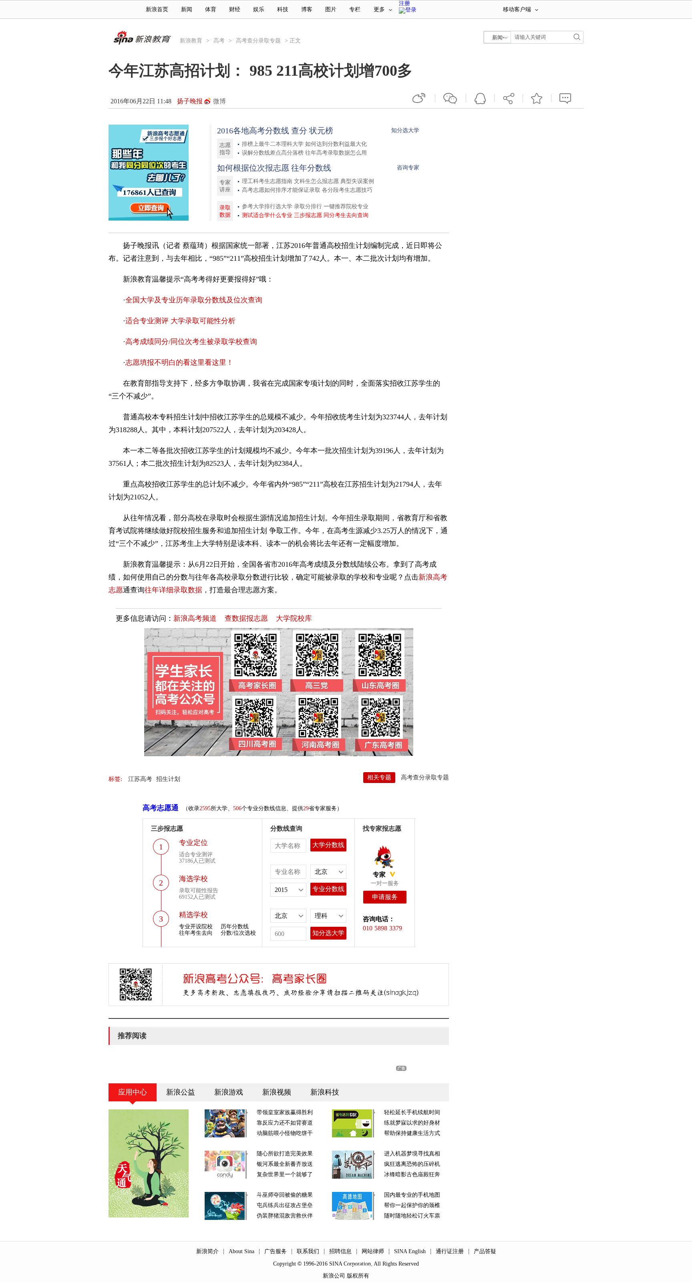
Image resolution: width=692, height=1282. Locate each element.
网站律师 (373, 1251)
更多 (379, 9)
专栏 (354, 9)
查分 (299, 130)
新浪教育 (191, 41)
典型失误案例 (357, 181)
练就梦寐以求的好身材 (412, 1123)
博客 (306, 9)
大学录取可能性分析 (203, 321)
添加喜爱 (537, 98)
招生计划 (168, 779)
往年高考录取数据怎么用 (336, 153)
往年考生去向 (196, 933)
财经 (234, 9)
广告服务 (275, 1251)
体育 (210, 9)
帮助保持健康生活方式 (412, 1133)
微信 (450, 98)
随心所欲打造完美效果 (285, 1154)
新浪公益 (180, 1092)
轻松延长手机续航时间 (412, 1112)
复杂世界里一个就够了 (285, 1174)
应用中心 (132, 1092)
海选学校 (193, 879)
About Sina (241, 1251)
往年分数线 (311, 167)
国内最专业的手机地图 (412, 1195)
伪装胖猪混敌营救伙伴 (285, 1216)
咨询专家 (408, 168)
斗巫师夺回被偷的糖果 (285, 1195)
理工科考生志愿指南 (267, 181)
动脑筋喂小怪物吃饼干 (285, 1133)
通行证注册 (450, 1251)
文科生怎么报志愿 (316, 181)
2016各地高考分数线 (253, 130)
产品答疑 (485, 1251)
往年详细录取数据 (173, 590)
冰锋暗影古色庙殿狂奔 (412, 1174)
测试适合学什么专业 (267, 215)
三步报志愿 (308, 215)
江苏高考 (140, 779)
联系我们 (308, 1251)
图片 (330, 9)
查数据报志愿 (246, 618)
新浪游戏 (228, 1092)
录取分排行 (308, 206)
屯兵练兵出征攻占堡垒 (285, 1205)
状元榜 (321, 130)
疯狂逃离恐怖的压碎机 (412, 1164)
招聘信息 (340, 1251)
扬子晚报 (190, 101)
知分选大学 (405, 130)
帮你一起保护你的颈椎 (412, 1205)
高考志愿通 (161, 808)
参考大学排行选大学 (267, 206)
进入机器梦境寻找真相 (412, 1154)
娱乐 (258, 9)
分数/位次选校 (238, 933)
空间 (480, 98)
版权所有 (358, 1276)
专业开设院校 (196, 927)
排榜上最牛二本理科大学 (273, 144)
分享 (509, 98)
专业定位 (193, 843)
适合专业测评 (147, 321)
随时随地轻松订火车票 (412, 1216)
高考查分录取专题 (258, 41)
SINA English (410, 1251)
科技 (282, 9)
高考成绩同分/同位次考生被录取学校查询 (191, 342)
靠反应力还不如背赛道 (285, 1123)
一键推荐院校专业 (346, 206)
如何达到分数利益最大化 (336, 144)
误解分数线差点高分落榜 (273, 153)
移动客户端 (517, 9)
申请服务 (385, 897)
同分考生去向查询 (346, 215)
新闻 (186, 9)
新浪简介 (207, 1251)
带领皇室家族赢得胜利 (285, 1112)
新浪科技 (324, 1092)
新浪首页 (157, 9)
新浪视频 (276, 1092)
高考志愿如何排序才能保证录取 (281, 190)
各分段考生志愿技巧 (347, 190)
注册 (404, 3)
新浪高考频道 (195, 618)
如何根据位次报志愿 (253, 167)
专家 (379, 874)
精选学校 (193, 915)
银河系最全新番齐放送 (285, 1164)
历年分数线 (235, 927)
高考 (219, 41)
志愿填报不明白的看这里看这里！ (179, 362)
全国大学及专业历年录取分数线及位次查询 (193, 300)
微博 (219, 101)
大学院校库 (294, 618)
